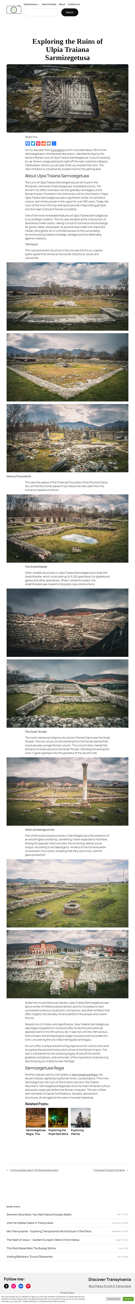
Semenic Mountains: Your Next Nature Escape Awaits (39, 1214)
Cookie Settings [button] (113, 1299)
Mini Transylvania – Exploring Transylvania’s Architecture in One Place (49, 1231)
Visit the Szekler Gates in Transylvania (30, 1222)
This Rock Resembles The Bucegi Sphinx (31, 1248)
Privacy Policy (67, 1292)
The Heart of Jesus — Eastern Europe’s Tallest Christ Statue (43, 1239)
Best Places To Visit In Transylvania (110, 1286)
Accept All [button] (128, 1299)
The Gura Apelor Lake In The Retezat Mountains (34, 1170)
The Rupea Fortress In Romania (109, 1170)
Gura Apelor (58, 150)
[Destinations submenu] (38, 4)
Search (70, 12)
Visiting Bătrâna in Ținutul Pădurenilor (30, 1256)
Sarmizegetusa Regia (85, 1074)
